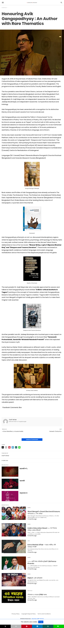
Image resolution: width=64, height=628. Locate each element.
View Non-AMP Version (38, 618)
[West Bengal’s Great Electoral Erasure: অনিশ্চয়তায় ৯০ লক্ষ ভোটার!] (14, 513)
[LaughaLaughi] (32, 2)
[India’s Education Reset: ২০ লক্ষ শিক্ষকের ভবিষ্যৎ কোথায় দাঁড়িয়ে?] (14, 529)
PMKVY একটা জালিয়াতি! (35, 578)
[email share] (6, 447)
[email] (16, 626)
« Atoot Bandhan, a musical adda (12, 431)
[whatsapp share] (16, 447)
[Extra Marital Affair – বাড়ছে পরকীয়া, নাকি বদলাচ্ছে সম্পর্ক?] (14, 546)
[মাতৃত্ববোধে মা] (10, 496)
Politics (30, 590)
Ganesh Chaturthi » (55, 431)
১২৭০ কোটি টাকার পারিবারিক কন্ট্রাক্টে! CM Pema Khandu (42, 562)
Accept (40, 622)
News (29, 507)
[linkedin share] (13, 447)
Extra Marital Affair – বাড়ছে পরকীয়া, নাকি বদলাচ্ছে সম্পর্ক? (42, 545)
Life (29, 540)
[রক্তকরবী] (10, 484)
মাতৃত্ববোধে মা (23, 493)
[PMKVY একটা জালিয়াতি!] (14, 579)
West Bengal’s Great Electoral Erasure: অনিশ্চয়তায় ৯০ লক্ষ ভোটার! (44, 512)
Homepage (4, 7)
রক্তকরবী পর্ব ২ (24, 468)
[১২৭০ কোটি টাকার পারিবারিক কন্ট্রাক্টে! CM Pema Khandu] (14, 563)
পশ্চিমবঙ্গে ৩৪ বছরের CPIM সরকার (37, 594)
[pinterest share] (9, 447)
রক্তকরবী (22, 481)
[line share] (19, 447)
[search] (61, 3)
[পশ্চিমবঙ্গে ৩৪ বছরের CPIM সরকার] (14, 596)
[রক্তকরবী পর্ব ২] (10, 472)
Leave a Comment (32, 439)
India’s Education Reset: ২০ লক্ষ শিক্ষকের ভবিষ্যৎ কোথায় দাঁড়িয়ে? (42, 529)
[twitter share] (3, 447)
